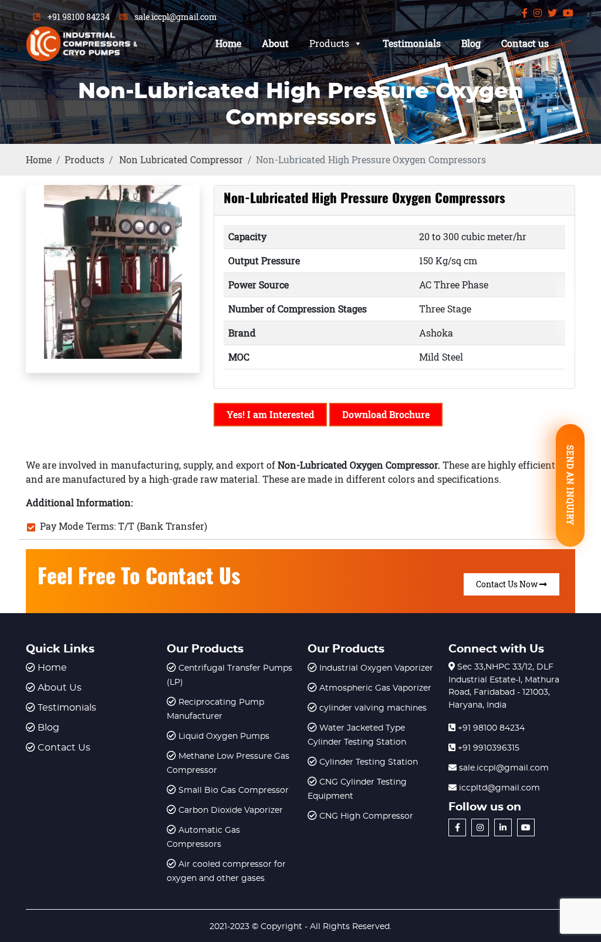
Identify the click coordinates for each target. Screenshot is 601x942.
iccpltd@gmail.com (498, 788)
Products (329, 43)
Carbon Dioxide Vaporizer (230, 810)
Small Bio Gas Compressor (233, 790)
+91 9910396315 (487, 748)
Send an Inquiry (570, 485)
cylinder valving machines (373, 708)
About (275, 43)
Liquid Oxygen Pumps (223, 736)
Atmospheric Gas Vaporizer (375, 688)
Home (228, 43)
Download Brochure (386, 414)
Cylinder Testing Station (368, 762)
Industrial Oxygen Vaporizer (376, 668)
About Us (60, 687)
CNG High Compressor (366, 816)
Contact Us (64, 747)
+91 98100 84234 (79, 16)
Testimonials (412, 43)
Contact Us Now (507, 584)
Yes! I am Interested (270, 414)
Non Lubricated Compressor (181, 159)
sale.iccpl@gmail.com (175, 16)
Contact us (525, 43)
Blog (471, 43)
